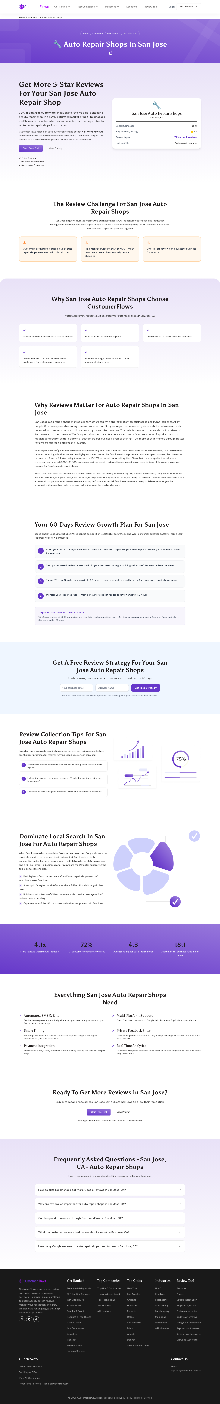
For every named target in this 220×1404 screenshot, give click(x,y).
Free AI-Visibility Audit (79, 1288)
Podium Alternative (187, 1311)
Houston (132, 1305)
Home (22, 17)
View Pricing (55, 148)
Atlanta (131, 1334)
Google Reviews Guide (189, 1322)
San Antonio (134, 1322)
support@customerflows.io (186, 1370)
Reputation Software (188, 1328)
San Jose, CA (34, 17)
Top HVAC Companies (109, 1288)
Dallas (130, 1316)
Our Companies (75, 1328)
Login (172, 6)
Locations (131, 6)
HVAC (158, 1288)
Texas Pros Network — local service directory (44, 1383)
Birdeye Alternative (187, 1316)
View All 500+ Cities (138, 1345)
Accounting (161, 1305)
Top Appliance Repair (109, 1294)
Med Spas (160, 1316)
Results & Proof (75, 1311)
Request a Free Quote (79, 1316)
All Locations (104, 1311)
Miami (130, 1328)
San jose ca (113, 33)
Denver (131, 1339)
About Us (72, 1334)
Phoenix (131, 1311)
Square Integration (187, 1299)
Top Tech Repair (106, 1299)
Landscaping (162, 1311)
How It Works (74, 1305)
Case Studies (74, 1322)
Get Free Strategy (146, 687)
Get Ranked (187, 6)
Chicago (131, 1299)
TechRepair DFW (28, 1372)
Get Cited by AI (75, 1299)
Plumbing (160, 1294)
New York (132, 1288)
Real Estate (161, 1299)
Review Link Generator (189, 1334)
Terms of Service (76, 1351)
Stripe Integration (186, 1305)
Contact (71, 1339)
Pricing (180, 1294)
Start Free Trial (31, 148)
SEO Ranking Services (78, 1294)
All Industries (104, 1305)
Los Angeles (133, 1294)
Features (181, 1288)
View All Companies (29, 1378)
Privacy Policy (74, 1345)
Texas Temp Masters (30, 1366)
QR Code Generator (187, 1339)
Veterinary (161, 1322)
